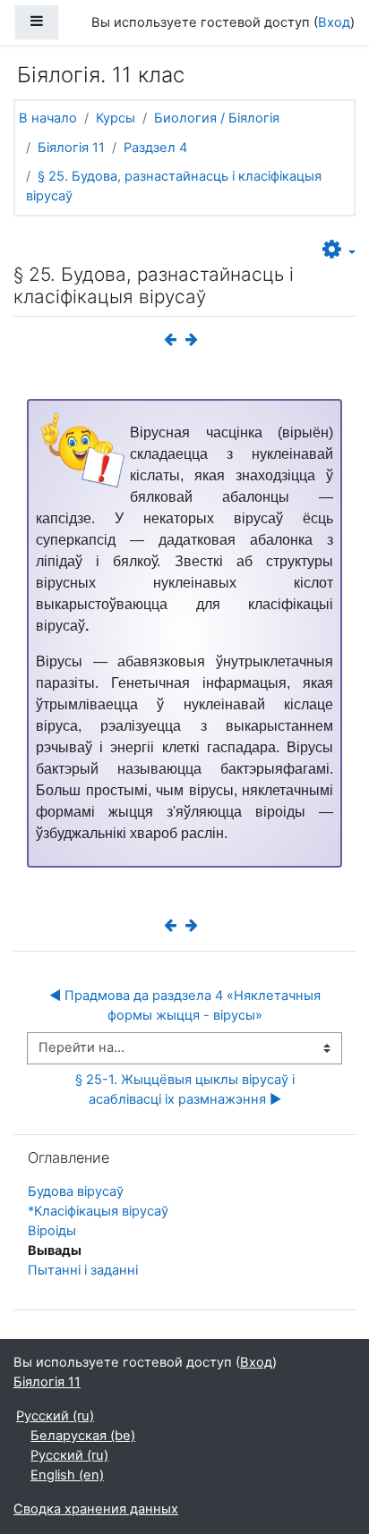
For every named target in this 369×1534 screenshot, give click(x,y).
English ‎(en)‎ (67, 1475)
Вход (334, 22)
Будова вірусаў (76, 1191)
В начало (48, 118)
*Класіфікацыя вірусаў (98, 1211)
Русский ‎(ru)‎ (55, 1416)
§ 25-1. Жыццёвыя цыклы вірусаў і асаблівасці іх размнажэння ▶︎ (186, 1089)
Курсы (115, 118)
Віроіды (52, 1231)
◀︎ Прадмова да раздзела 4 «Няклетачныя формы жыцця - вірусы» (186, 1005)
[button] (339, 250)
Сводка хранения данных (95, 1509)
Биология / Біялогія (216, 118)
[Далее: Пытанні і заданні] (195, 340)
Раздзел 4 (155, 148)
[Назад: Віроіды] (173, 340)
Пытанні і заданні (83, 1270)
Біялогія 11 (71, 148)
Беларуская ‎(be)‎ (82, 1436)
